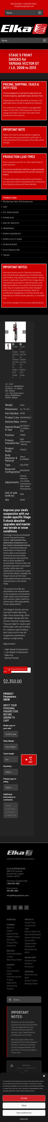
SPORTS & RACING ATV (12, 233)
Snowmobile (30, 940)
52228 (22, 413)
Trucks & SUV (30, 925)
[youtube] (20, 907)
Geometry (8, 766)
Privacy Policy (24, 1119)
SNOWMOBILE (19, 386)
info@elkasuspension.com (24, 6)
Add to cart (31, 759)
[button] (44, 1076)
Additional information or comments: (9, 797)
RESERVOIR (24, 470)
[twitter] (26, 907)
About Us (10, 927)
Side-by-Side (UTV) (32, 931)
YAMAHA (12, 391)
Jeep (27, 928)
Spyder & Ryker (31, 943)
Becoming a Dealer (14, 959)
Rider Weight (9, 741)
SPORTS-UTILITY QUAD (12, 239)
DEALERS (10, 950)
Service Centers (31, 980)
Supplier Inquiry (13, 936)
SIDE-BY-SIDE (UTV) (11, 223)
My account (29, 966)
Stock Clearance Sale (11, 249)
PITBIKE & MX (8, 217)
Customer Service (14, 976)
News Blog (11, 939)
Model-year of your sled (9, 726)
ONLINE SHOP (30, 957)
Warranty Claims (31, 983)
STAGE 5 (8, 397)
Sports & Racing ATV (33, 934)
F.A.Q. (9, 967)
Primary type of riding (9, 780)
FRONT (23, 435)
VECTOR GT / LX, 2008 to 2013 (25, 428)
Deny (24, 1105)
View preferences (24, 1113)
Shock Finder (30, 922)
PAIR (22, 494)
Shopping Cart (30, 960)
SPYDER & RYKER (10, 244)
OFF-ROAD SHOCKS (11, 212)
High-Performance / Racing (25, 441)
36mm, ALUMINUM (24, 457)
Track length (8, 753)
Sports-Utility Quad (32, 937)
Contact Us (11, 945)
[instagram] (15, 907)
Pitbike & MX (30, 946)
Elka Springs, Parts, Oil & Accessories (18, 201)
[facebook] (9, 907)
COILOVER (24, 464)
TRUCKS (6, 255)
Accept (24, 1098)
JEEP (5, 206)
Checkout (28, 963)
